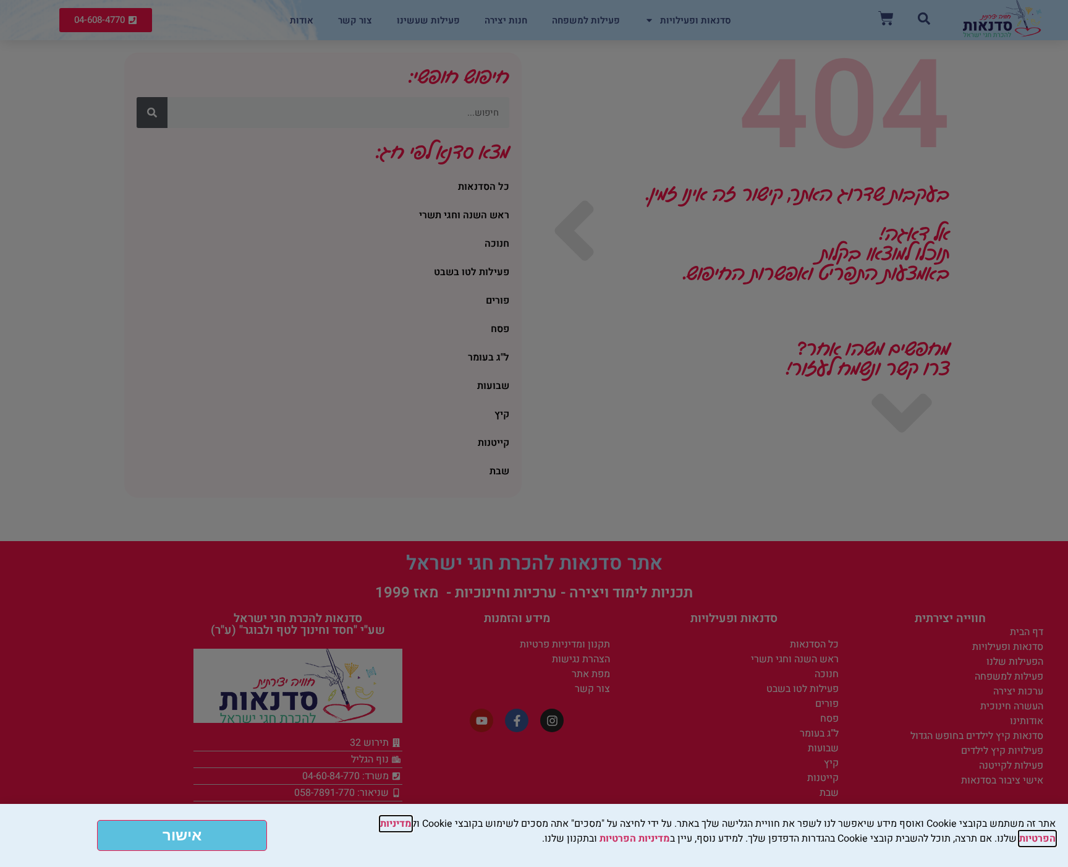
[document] (534, 433)
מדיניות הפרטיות (635, 838)
